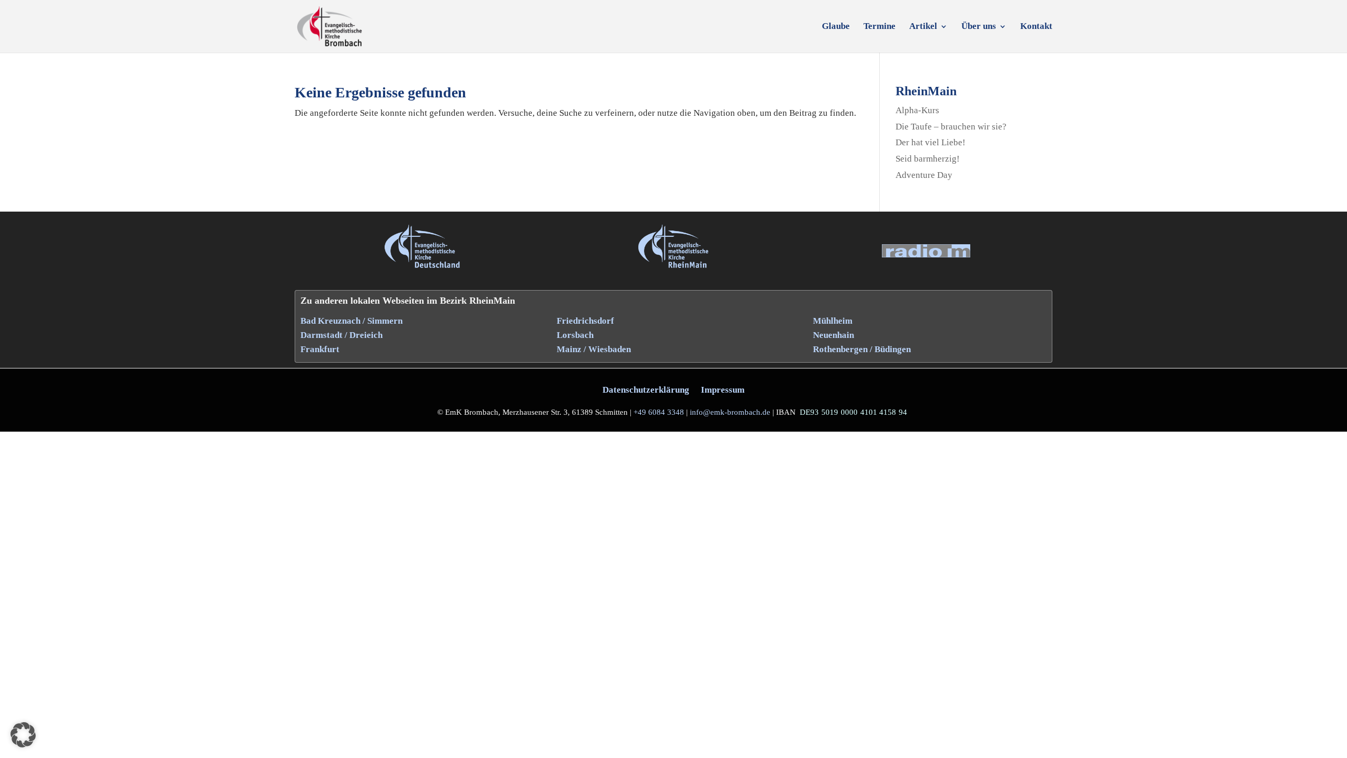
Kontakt (1036, 27)
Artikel (923, 27)
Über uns (978, 27)
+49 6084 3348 (659, 412)
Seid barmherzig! (928, 159)
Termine (879, 27)
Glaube (836, 27)
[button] (23, 735)
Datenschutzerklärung (645, 390)
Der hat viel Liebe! (931, 142)
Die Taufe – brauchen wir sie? (951, 127)
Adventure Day (924, 175)
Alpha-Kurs (917, 110)
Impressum (723, 390)
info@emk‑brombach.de (730, 412)
